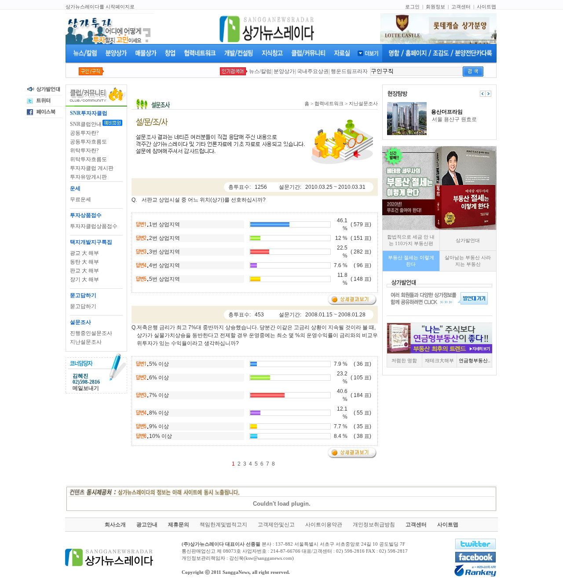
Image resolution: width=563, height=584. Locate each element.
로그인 (412, 6)
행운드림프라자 (349, 71)
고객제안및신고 (276, 525)
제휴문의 (178, 525)
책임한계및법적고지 (223, 525)
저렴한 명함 (404, 360)
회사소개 (115, 525)
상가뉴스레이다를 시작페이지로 (100, 6)
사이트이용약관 (323, 525)
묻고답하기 (83, 306)
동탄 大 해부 (84, 262)
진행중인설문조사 (91, 333)
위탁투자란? (84, 150)
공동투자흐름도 (88, 142)
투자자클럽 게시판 (91, 168)
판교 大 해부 (84, 271)
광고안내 (146, 525)
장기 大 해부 (84, 279)
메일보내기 (86, 388)
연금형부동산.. (474, 360)
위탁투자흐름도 (88, 159)
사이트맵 (486, 6)
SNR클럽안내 (86, 124)
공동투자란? (84, 133)
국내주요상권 (313, 71)
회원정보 (435, 6)
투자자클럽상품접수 (93, 226)
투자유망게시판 (88, 177)
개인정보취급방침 (374, 525)
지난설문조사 (86, 342)
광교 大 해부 (84, 253)
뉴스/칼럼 (260, 71)
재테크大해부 (439, 360)
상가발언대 (468, 240)
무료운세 (80, 199)
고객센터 (461, 6)
